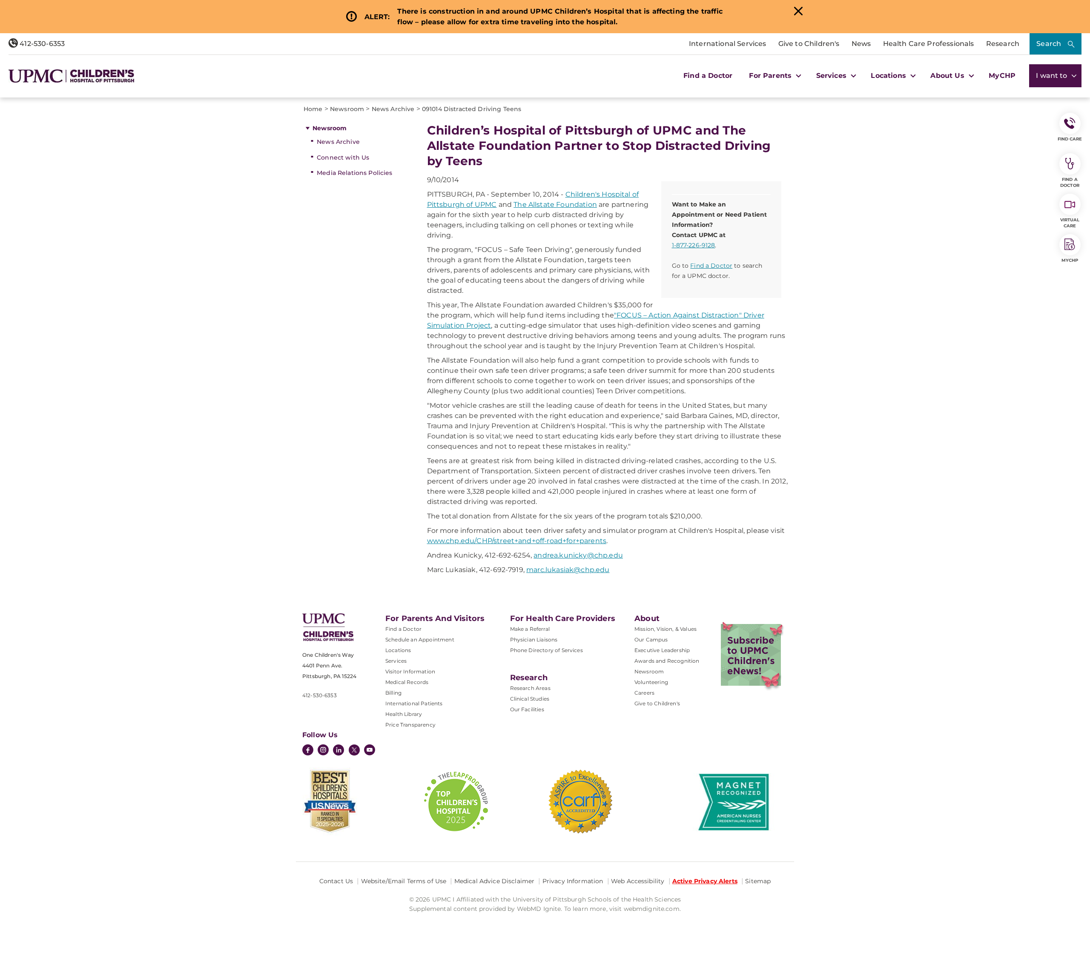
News (861, 44)
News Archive (338, 142)
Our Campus (651, 639)
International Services (727, 44)
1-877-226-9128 (693, 245)
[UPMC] (71, 76)
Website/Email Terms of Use (404, 881)
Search (1048, 44)
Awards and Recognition (667, 661)
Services (396, 661)
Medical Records (406, 682)
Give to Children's (809, 44)
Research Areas (530, 688)
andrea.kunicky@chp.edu (578, 555)
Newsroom (330, 128)
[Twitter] (354, 750)
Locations (398, 650)
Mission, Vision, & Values (665, 629)
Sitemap (758, 881)
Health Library (403, 714)
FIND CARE (1070, 139)
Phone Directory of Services (546, 650)
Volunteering (651, 682)
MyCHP (1002, 76)
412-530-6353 (41, 44)
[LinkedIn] (338, 751)
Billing (393, 693)
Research (1002, 44)
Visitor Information (410, 671)
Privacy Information (572, 881)
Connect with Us (343, 157)
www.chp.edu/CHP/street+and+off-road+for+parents (517, 541)
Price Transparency (410, 724)
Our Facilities (527, 709)
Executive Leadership (662, 650)
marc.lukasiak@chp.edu (567, 570)
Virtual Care (1070, 223)
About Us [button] (948, 76)
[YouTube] (369, 751)
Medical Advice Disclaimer (494, 881)
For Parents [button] (771, 76)
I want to (1052, 76)
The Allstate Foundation (555, 204)
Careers (644, 693)
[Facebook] (307, 751)
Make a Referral (530, 629)
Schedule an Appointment (419, 639)
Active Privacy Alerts (704, 881)
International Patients (414, 703)
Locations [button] (889, 76)
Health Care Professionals (928, 44)
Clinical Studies (530, 699)
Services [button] (832, 76)
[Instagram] (323, 751)
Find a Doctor (707, 76)
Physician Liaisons (534, 639)
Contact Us (336, 881)
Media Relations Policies (354, 173)
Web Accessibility (637, 881)
